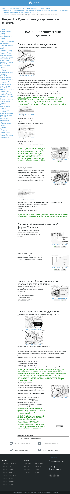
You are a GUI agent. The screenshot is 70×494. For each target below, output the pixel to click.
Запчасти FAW (7, 467)
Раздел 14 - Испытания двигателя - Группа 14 (6, 114)
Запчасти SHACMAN (9, 475)
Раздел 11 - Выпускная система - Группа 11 (6, 100)
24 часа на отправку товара (22, 444)
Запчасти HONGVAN (9, 481)
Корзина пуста (64, 4)
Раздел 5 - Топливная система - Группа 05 (6, 76)
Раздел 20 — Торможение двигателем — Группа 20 (7, 128)
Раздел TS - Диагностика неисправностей (7, 42)
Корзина (62, 3)
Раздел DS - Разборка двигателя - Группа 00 (6, 51)
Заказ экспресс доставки (21, 450)
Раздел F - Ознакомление (4, 39)
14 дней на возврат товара (50, 450)
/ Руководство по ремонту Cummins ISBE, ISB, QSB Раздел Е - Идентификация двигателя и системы (30, 15)
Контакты (38, 466)
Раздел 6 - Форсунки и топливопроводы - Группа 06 (6, 81)
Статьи (37, 469)
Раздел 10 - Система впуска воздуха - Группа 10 (6, 96)
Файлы (37, 472)
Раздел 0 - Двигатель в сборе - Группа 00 (6, 58)
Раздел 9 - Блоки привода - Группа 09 (5, 92)
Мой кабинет (39, 463)
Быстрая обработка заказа (50, 444)
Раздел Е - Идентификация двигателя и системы (6, 34)
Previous (57, 184)
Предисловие (4, 30)
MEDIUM (26, 62)
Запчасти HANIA (7, 478)
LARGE (32, 62)
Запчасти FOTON (7, 470)
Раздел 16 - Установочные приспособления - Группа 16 (5, 119)
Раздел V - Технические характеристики (6, 136)
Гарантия (27, 472)
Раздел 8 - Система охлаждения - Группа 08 (7, 88)
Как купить (27, 467)
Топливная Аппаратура (9, 464)
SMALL (21, 62)
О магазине (27, 464)
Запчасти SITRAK (8, 484)
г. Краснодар (54, 458)
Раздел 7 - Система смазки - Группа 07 (5, 85)
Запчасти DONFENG (9, 472)
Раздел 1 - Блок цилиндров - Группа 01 (6, 61)
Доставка (27, 470)
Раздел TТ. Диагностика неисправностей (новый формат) (6, 46)
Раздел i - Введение (5, 31)
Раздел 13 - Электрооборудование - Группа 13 (6, 110)
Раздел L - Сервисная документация (6, 133)
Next (60, 161)
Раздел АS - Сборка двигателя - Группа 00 (6, 54)
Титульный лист (4, 28)
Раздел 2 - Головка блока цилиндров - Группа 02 (5, 65)
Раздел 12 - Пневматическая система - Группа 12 (5, 104)
